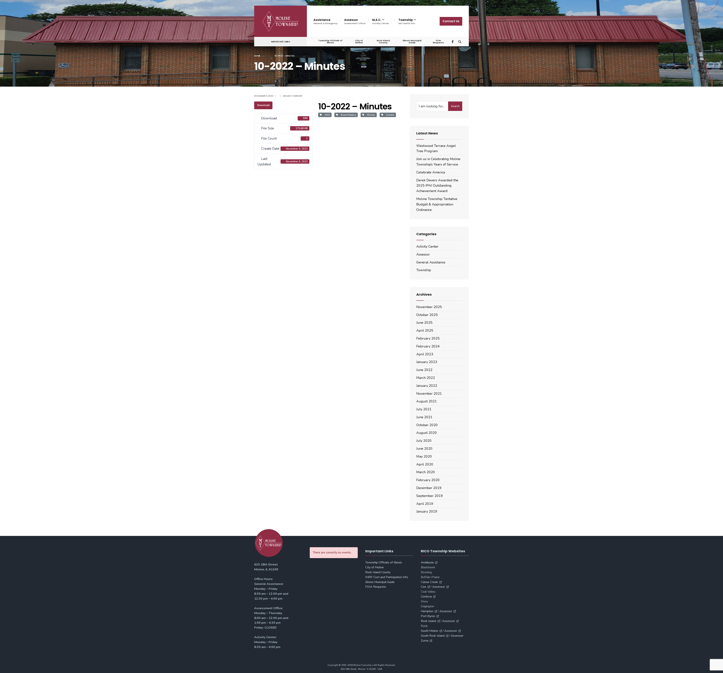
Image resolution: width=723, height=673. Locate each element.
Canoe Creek (429, 582)
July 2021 (424, 409)
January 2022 (426, 385)
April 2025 (424, 330)
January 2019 (426, 511)
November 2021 (429, 393)
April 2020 (424, 464)
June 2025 (424, 322)
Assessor (354, 21)
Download (263, 105)
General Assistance (430, 262)
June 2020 (424, 448)
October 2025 (427, 315)
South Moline (429, 631)
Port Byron (428, 616)
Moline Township (292, 95)
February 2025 (428, 338)
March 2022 (425, 377)
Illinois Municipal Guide (412, 41)
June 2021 (424, 417)
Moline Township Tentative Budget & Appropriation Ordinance (436, 204)
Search (455, 106)
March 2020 (425, 472)
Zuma (424, 641)
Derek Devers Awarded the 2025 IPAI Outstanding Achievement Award (437, 185)
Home (257, 55)
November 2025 (429, 307)
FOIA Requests (438, 41)
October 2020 (427, 425)
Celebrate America (430, 172)
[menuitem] (381, 21)
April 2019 (424, 503)
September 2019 (429, 496)
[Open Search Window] (459, 41)
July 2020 (424, 440)
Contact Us (450, 21)
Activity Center (427, 246)
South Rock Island (433, 636)
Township (423, 270)
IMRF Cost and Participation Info (386, 577)
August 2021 (426, 401)
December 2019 (429, 488)
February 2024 (428, 346)
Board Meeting (348, 114)
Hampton (427, 611)
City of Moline (359, 41)
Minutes (370, 114)
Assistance (325, 21)
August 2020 (426, 432)
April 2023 (424, 354)
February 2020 (428, 480)
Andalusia (427, 562)
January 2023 (426, 362)
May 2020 (424, 456)
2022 (326, 114)
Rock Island (428, 621)
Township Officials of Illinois (330, 41)
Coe (423, 587)
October (389, 114)
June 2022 (424, 370)
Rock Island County (383, 41)
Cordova (426, 596)
